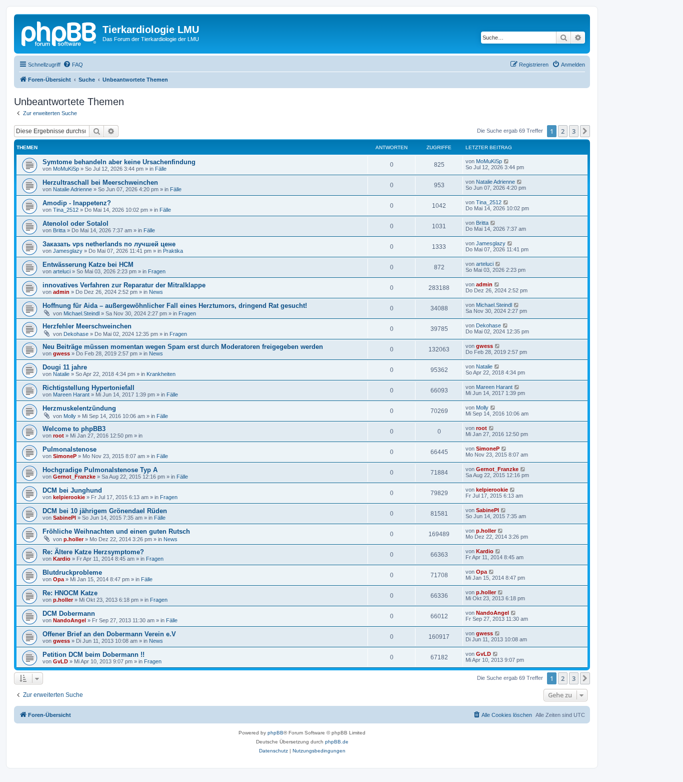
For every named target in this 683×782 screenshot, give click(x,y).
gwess (61, 353)
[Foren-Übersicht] (59, 33)
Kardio (61, 559)
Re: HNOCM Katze (70, 593)
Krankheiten (161, 374)
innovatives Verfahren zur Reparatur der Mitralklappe (124, 285)
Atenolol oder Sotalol (75, 223)
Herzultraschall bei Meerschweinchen (100, 182)
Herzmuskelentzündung (79, 408)
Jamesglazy (67, 251)
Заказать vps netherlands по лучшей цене (109, 244)
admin (61, 292)
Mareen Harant (71, 395)
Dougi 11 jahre (64, 367)
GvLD (60, 661)
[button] (585, 131)
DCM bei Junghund (72, 490)
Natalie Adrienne (72, 189)
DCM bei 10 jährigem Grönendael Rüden (104, 511)
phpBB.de (336, 741)
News (156, 292)
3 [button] (574, 131)
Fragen (157, 271)
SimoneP (64, 456)
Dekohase (76, 334)
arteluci (61, 271)
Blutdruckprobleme (72, 572)
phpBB (276, 732)
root (58, 436)
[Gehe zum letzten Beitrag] (507, 161)
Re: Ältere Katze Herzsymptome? (93, 552)
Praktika (173, 251)
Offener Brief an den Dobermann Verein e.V (109, 634)
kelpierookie (69, 497)
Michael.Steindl (82, 313)
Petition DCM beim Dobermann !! (93, 654)
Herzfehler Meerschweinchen (87, 326)
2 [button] (562, 131)
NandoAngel (69, 620)
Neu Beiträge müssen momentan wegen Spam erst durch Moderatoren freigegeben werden (182, 346)
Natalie (61, 374)
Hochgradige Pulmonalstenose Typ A (100, 470)
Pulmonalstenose (69, 449)
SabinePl (64, 518)
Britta (59, 230)
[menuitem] (73, 65)
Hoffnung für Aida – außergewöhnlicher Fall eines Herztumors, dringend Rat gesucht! (174, 305)
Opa (58, 579)
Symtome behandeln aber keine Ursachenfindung (119, 162)
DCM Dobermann (68, 613)
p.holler (74, 539)
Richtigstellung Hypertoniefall (88, 388)
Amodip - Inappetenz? (76, 203)
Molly (70, 416)
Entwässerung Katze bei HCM (88, 264)
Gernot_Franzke (74, 477)
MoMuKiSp (66, 169)
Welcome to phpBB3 (74, 429)
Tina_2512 (65, 210)
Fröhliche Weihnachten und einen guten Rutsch (116, 531)
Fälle (160, 169)
